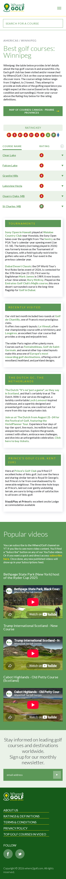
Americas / (11, 40)
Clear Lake (9, 155)
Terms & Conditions (19, 822)
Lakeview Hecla (12, 185)
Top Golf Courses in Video (24, 834)
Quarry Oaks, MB (14, 196)
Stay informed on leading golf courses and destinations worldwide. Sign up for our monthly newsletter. (33, 751)
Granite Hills (10, 175)
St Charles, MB (12, 206)
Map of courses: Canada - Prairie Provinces (31, 111)
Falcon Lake (10, 165)
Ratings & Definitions (21, 816)
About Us (10, 810)
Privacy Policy (15, 828)
